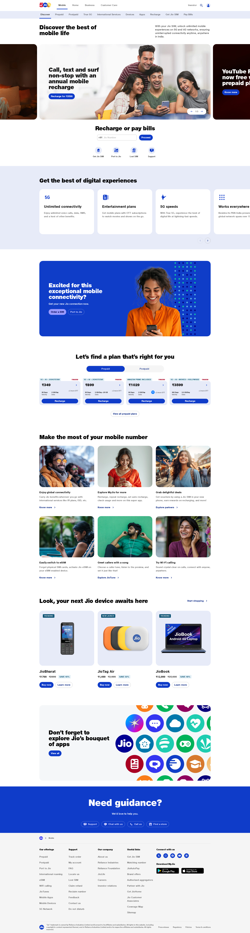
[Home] (41, 838)
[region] (125, 82)
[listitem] (90, 824)
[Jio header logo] (42, 5)
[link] (62, 6)
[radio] (106, 369)
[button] (201, 5)
